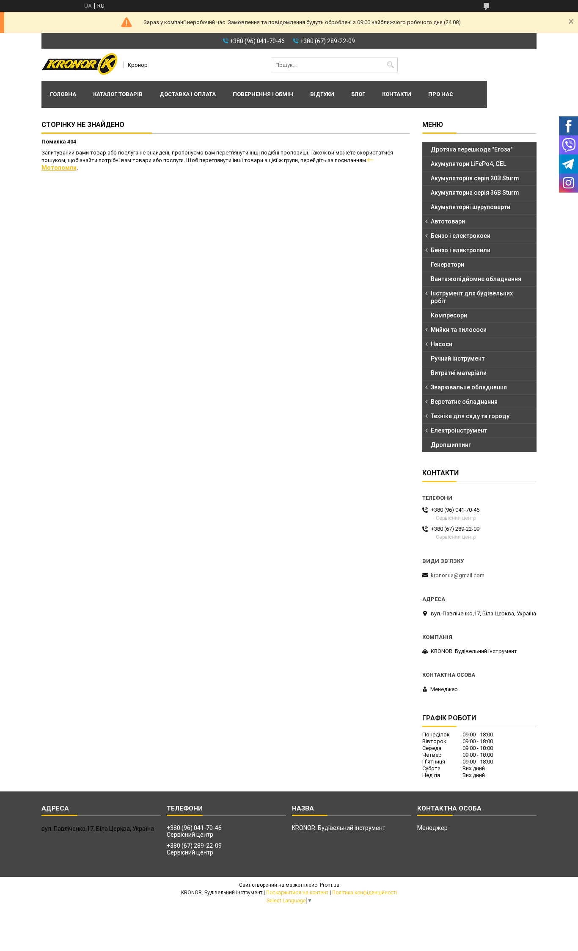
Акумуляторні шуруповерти (470, 207)
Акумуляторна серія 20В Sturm (475, 178)
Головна (63, 94)
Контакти (396, 94)
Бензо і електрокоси (460, 235)
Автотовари (448, 221)
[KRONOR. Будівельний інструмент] (79, 65)
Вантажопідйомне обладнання (476, 279)
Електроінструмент (459, 430)
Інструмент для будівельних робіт (472, 297)
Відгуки (322, 94)
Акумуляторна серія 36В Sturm (475, 192)
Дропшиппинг (451, 444)
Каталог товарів (118, 94)
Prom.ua (329, 885)
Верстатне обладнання (464, 401)
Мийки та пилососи (459, 329)
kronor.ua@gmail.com (457, 575)
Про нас (440, 94)
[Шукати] (390, 65)
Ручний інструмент (457, 358)
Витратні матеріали (459, 372)
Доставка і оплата (188, 94)
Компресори (449, 315)
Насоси (441, 344)
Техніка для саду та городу (470, 416)
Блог (358, 94)
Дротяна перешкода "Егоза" (471, 149)
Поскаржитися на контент (297, 893)
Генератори (447, 264)
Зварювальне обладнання (469, 387)
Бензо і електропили (460, 250)
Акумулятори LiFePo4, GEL (468, 163)
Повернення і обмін (263, 94)
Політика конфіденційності (364, 893)
